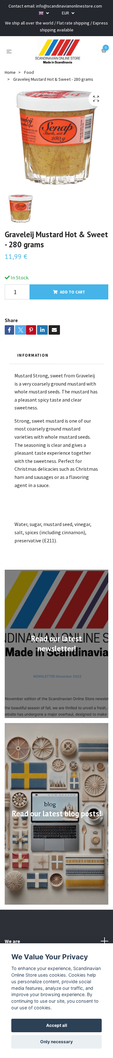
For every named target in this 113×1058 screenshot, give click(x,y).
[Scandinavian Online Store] (57, 51)
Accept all (56, 1025)
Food (29, 72)
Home (10, 72)
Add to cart (72, 291)
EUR (66, 13)
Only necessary (56, 1041)
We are (12, 941)
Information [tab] (32, 355)
